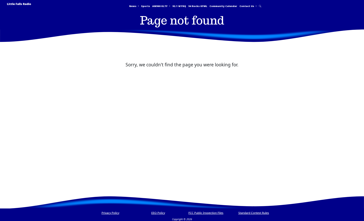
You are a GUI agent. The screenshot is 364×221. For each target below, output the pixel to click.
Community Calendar (223, 6)
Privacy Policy (110, 213)
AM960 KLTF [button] (160, 6)
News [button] (133, 6)
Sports (145, 6)
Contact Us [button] (247, 6)
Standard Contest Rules (253, 213)
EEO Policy (158, 213)
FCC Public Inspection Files (205, 213)
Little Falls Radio (19, 4)
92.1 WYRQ (179, 6)
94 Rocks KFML (197, 6)
